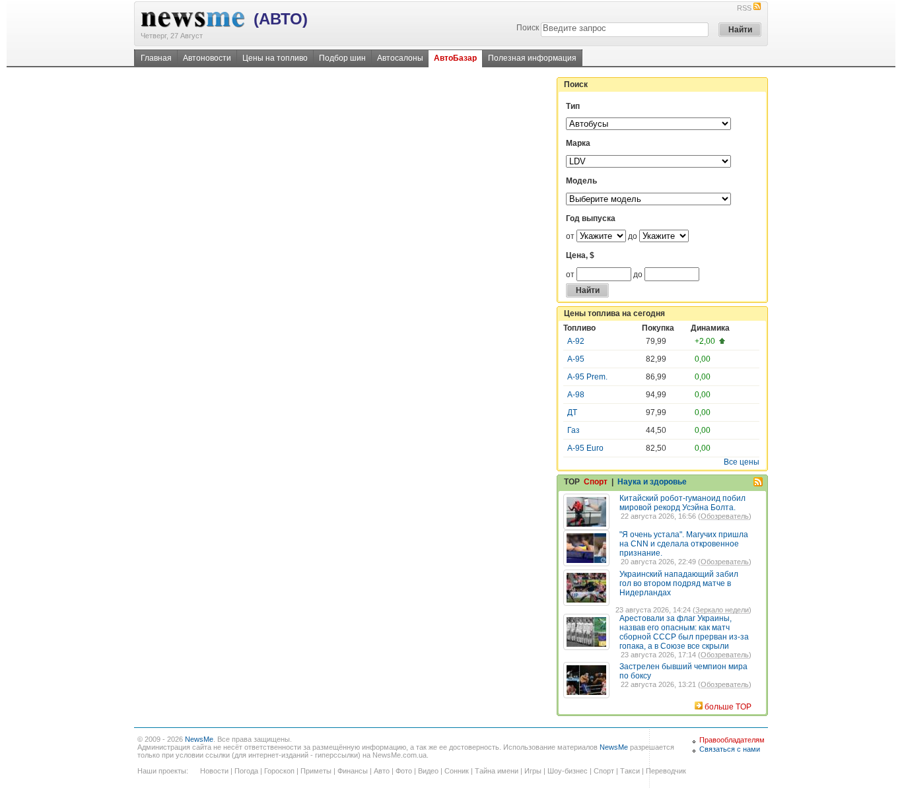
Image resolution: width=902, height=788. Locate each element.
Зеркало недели (722, 610)
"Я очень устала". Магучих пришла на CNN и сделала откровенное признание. (683, 544)
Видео (428, 771)
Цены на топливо (275, 58)
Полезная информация (532, 58)
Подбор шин (342, 58)
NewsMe (199, 739)
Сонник (456, 771)
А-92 (575, 341)
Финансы (352, 771)
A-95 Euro (585, 448)
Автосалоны (400, 58)
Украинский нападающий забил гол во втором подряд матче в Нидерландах (678, 583)
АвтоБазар (455, 58)
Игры (532, 771)
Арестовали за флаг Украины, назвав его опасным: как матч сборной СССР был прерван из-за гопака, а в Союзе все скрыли (684, 632)
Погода (246, 771)
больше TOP (728, 706)
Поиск (527, 27)
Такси (630, 771)
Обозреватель (725, 516)
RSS (744, 8)
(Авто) (281, 19)
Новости (214, 771)
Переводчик (666, 771)
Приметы (315, 771)
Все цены (741, 462)
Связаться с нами (729, 749)
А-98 (575, 394)
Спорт (595, 481)
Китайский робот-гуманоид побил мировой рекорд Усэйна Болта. (682, 503)
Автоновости (207, 58)
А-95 (575, 359)
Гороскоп (279, 771)
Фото (404, 771)
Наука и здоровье (652, 481)
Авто (382, 771)
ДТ (572, 412)
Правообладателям (732, 740)
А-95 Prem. (587, 376)
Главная (156, 58)
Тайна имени (496, 771)
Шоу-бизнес (567, 771)
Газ (573, 430)
